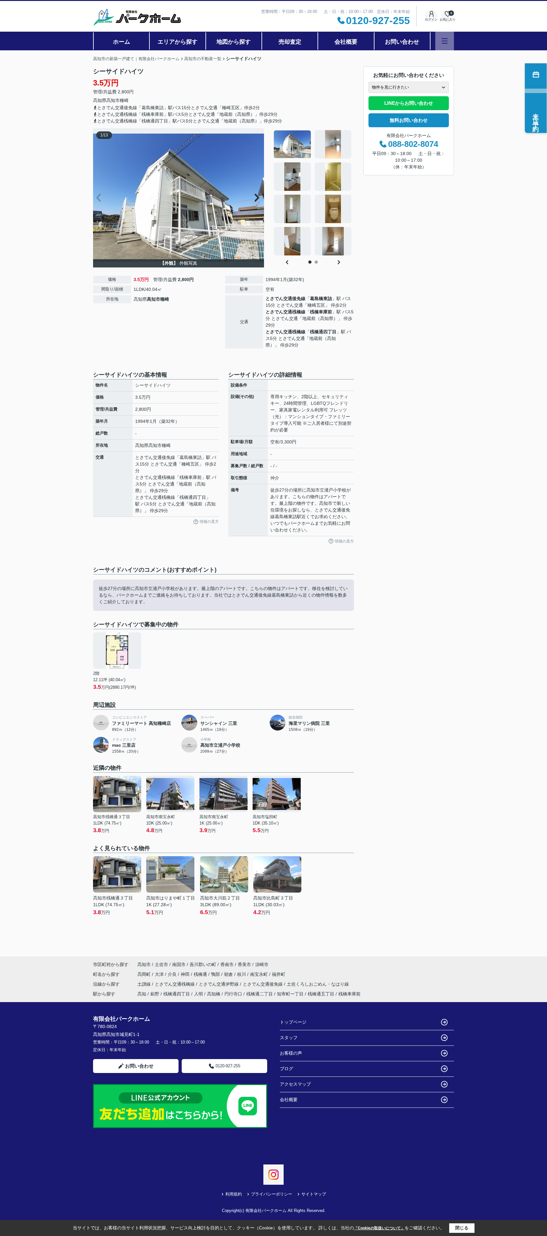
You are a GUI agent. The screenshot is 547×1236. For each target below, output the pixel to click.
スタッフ (289, 1037)
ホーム (121, 42)
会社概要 (346, 42)
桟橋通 (201, 974)
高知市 (113, 100)
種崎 (124, 100)
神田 (186, 974)
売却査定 (290, 42)
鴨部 (216, 974)
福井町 (278, 974)
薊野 (154, 993)
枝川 (242, 974)
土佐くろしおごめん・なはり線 (318, 984)
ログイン (431, 19)
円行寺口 (233, 993)
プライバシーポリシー (271, 1194)
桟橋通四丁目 (323, 331)
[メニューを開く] (444, 41)
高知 (141, 993)
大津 (160, 974)
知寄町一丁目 (290, 993)
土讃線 (144, 984)
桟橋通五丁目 (321, 993)
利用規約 (233, 1194)
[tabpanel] (313, 192)
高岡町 (144, 974)
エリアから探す (178, 42)
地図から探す (234, 42)
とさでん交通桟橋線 (285, 311)
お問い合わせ (402, 42)
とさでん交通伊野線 (219, 984)
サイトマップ (313, 1194)
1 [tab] (309, 262)
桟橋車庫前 (321, 311)
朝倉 (229, 974)
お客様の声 (291, 1053)
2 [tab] (316, 262)
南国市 (178, 964)
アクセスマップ (295, 1084)
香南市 (227, 964)
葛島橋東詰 (321, 298)
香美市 (244, 964)
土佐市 (161, 964)
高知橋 (213, 993)
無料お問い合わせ (409, 120)
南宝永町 (259, 974)
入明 (198, 993)
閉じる (461, 1227)
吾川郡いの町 (203, 964)
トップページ (293, 1022)
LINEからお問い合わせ (408, 103)
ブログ (286, 1068)
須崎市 (261, 964)
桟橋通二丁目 (259, 993)
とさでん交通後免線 (285, 298)
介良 (173, 974)
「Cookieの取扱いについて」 (379, 1228)
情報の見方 (209, 521)
